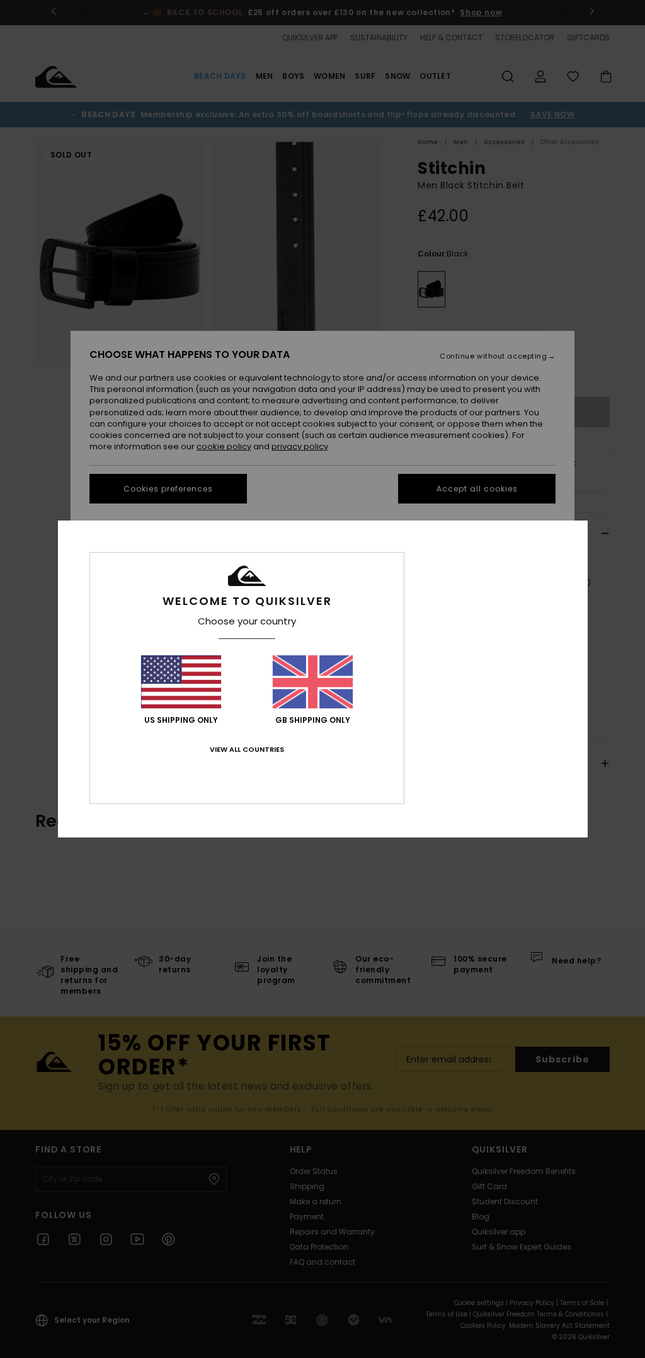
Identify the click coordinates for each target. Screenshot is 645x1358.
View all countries (247, 749)
